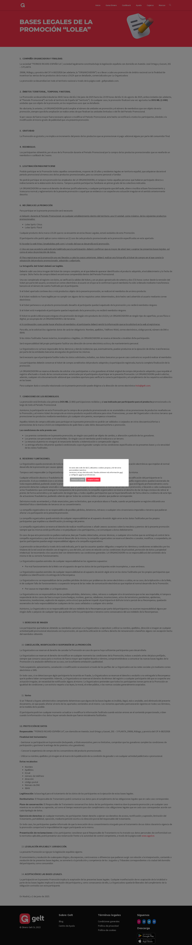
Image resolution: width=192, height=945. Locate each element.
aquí (121, 472)
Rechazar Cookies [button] (77, 479)
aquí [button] (80, 475)
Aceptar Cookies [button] (93, 479)
